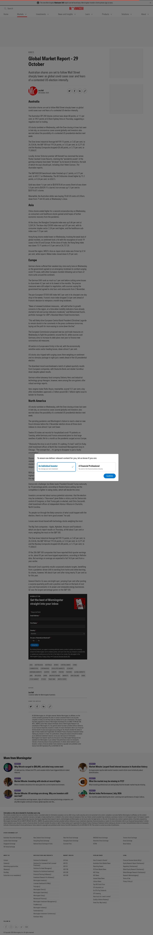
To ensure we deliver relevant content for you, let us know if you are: (67, 458)
